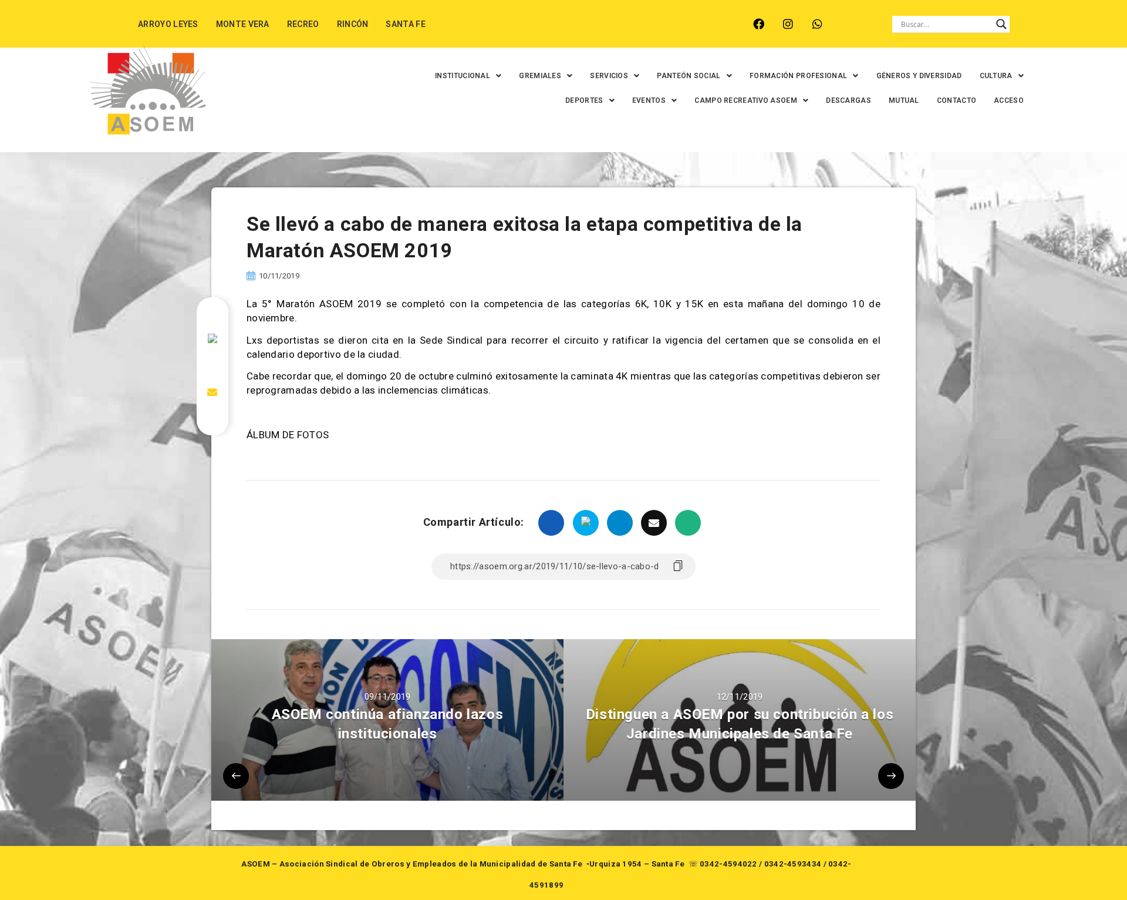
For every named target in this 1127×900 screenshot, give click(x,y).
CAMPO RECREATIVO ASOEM (745, 100)
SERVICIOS (609, 76)
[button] (468, 75)
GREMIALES (540, 76)
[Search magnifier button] (1001, 24)
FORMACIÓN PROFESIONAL (798, 76)
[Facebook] (758, 23)
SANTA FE (405, 24)
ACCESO (1009, 100)
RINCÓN (353, 24)
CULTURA (996, 76)
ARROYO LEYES (168, 24)
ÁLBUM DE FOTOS (288, 435)
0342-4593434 (793, 863)
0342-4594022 (728, 863)
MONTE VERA (242, 24)
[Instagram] (788, 23)
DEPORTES (584, 100)
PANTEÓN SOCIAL (688, 76)
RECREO (303, 24)
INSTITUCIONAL (462, 76)
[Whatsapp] (817, 23)
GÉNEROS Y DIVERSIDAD (919, 76)
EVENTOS (649, 100)
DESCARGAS (848, 100)
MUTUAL (904, 100)
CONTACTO (956, 100)
